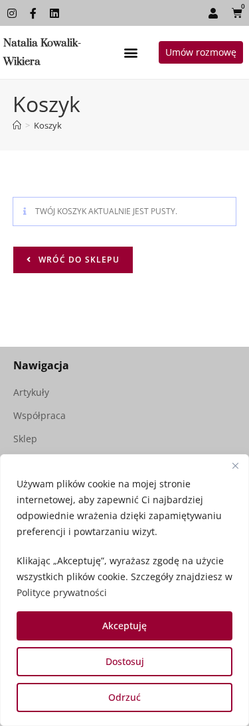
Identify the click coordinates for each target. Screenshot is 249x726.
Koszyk (48, 125)
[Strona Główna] (17, 125)
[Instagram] (12, 13)
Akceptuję (124, 625)
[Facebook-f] (33, 13)
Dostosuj (125, 661)
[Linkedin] (54, 13)
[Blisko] (235, 465)
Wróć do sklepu (78, 259)
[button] (130, 53)
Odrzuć (124, 697)
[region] (124, 590)
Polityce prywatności (62, 592)
